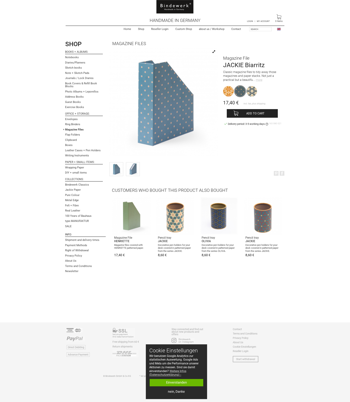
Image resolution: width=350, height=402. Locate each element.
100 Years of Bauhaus (78, 216)
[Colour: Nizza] (228, 91)
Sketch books (73, 67)
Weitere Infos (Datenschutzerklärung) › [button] (167, 373)
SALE (68, 226)
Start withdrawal (245, 359)
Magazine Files (74, 129)
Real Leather (72, 210)
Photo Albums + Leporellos (81, 91)
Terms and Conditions (78, 266)
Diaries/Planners (75, 62)
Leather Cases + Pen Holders (83, 150)
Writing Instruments (77, 155)
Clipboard (71, 140)
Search (254, 29)
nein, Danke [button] (176, 391)
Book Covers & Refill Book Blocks (81, 85)
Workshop (211, 29)
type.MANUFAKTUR (77, 221)
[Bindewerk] (174, 7)
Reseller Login (159, 29)
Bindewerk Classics (77, 184)
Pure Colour (72, 195)
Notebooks (72, 57)
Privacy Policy (73, 255)
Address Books (74, 96)
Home (127, 29)
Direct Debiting (76, 347)
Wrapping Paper (74, 167)
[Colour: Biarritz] (240, 91)
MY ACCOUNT (263, 21)
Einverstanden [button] (176, 382)
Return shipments (122, 346)
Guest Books (73, 102)
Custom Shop (183, 29)
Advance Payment (78, 354)
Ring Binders (72, 124)
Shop (141, 29)
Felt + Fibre (72, 205)
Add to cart (255, 113)
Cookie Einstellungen (244, 346)
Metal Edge (72, 200)
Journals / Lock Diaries (79, 78)
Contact (236, 29)
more (259, 80)
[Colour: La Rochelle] (252, 91)
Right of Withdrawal (77, 250)
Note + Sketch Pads (77, 73)
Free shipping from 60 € (125, 341)
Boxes (69, 145)
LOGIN (250, 21)
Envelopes (71, 119)
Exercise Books (74, 107)
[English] (279, 29)
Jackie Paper (73, 189)
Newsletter (71, 271)
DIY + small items (76, 172)
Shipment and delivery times (82, 240)
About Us (70, 260)
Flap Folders (72, 134)
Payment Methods (76, 245)
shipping (261, 103)
